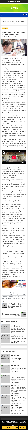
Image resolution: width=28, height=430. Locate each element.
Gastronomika (10, 296)
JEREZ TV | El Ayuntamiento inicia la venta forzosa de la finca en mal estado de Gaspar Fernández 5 (18, 369)
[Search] (26, 15)
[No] (26, 425)
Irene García (17, 296)
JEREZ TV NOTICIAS (15, 355)
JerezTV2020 (4, 298)
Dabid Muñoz (13, 294)
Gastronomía (4, 296)
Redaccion (5, 36)
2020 (6, 293)
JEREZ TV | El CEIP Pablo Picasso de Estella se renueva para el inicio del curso (18, 359)
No (17, 427)
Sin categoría (5, 28)
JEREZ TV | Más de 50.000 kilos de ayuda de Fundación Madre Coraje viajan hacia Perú (19, 399)
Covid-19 (8, 294)
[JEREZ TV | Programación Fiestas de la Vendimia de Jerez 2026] (5, 379)
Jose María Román (11, 298)
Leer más (22, 427)
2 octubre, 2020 (12, 36)
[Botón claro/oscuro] (23, 14)
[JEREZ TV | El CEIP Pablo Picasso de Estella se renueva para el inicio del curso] (5, 358)
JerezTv (22, 296)
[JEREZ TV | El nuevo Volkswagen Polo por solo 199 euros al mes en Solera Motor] (5, 409)
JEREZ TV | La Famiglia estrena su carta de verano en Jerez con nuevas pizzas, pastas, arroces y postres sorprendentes (18, 339)
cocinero (3, 294)
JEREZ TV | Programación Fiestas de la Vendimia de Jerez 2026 (18, 379)
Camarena (21, 293)
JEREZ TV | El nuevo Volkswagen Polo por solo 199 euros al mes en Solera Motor (18, 410)
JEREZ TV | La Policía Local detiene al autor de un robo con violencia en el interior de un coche (18, 389)
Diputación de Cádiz (21, 294)
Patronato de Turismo (20, 298)
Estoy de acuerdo (8, 427)
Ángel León (10, 293)
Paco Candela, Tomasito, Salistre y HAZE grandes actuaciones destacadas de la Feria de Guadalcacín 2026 (18, 329)
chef (24, 293)
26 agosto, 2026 (15, 363)
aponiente (15, 293)
